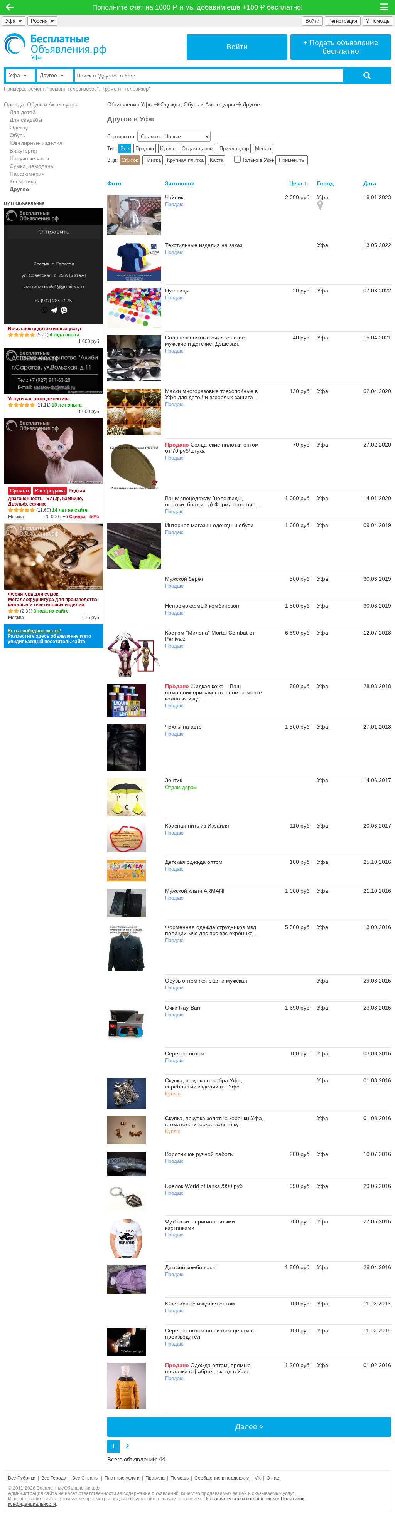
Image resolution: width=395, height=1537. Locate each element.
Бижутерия (23, 151)
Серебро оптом (184, 1053)
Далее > (249, 1427)
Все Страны (85, 1478)
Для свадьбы (26, 120)
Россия (41, 21)
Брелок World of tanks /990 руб (204, 1186)
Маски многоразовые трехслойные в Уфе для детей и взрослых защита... (211, 394)
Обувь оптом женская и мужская (206, 981)
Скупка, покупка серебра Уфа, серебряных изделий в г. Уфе (203, 1083)
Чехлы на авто (183, 727)
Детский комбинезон (191, 1267)
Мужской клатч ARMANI (195, 891)
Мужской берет (184, 579)
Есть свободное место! (34, 630)
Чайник (174, 197)
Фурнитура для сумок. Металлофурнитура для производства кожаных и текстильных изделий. (52, 599)
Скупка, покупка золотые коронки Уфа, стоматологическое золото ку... (214, 1121)
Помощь (179, 1478)
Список (130, 160)
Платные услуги (122, 1478)
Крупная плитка (185, 160)
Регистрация (342, 21)
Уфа (10, 21)
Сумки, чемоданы (32, 166)
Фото (114, 183)
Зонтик (173, 780)
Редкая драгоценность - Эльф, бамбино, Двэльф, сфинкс (46, 497)
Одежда (20, 127)
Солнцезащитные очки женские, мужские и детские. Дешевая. (205, 340)
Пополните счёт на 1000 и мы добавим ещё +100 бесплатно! (197, 7)
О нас (273, 1478)
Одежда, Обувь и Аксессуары (41, 104)
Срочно (19, 491)
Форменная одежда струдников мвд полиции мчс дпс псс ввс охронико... (211, 930)
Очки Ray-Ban (182, 1008)
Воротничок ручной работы (199, 1154)
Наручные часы (29, 158)
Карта (216, 160)
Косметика (23, 181)
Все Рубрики (21, 1478)
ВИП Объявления (24, 203)
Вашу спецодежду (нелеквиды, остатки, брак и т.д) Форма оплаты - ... (213, 501)
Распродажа (50, 491)
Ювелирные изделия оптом (200, 1303)
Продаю (144, 148)
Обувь (17, 135)
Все (124, 148)
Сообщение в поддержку (221, 1478)
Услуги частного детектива (39, 398)
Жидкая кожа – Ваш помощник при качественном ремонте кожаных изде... (213, 692)
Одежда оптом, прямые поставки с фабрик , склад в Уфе (208, 1368)
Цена (295, 183)
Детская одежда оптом (194, 862)
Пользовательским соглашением (240, 1499)
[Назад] (10, 7)
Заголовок (179, 183)
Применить (291, 160)
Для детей (22, 112)
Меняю (263, 148)
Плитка (152, 160)
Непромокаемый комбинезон (202, 606)
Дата (369, 183)
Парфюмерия (27, 174)
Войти (312, 21)
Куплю (168, 148)
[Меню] (384, 7)
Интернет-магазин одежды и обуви (209, 525)
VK (258, 1478)
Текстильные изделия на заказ (203, 245)
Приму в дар (234, 148)
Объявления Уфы (130, 104)
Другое (19, 189)
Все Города (53, 1478)
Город (325, 183)
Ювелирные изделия (36, 143)
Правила (155, 1478)
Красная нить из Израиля (197, 826)
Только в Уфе (257, 160)
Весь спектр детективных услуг (45, 328)
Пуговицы (177, 290)
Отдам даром (197, 148)
